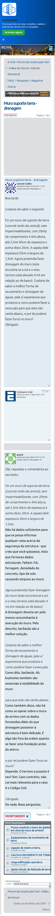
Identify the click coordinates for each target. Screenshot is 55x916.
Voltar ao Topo (49, 386)
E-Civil (11, 62)
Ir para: (9, 884)
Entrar (12, 86)
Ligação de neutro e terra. (26, 847)
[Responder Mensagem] (10, 115)
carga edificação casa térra (26, 862)
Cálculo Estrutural (13, 881)
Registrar (37, 80)
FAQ (11, 80)
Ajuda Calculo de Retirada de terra (31, 869)
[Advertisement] (27, 146)
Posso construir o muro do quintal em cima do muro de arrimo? (30, 829)
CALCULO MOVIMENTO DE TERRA (31, 855)
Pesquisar (23, 80)
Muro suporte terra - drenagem (20, 106)
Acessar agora (13, 32)
